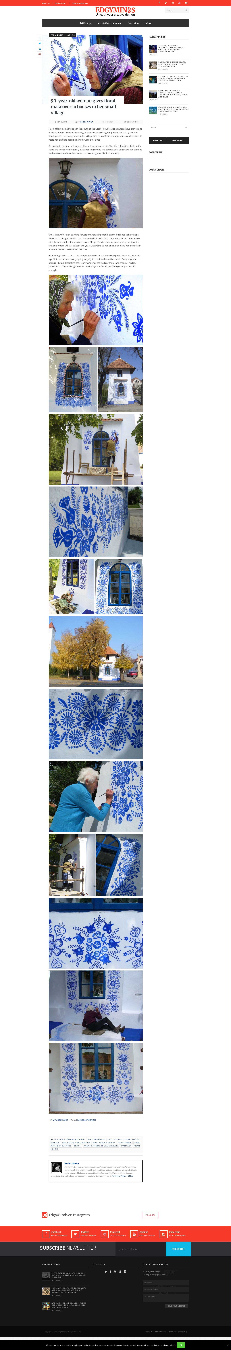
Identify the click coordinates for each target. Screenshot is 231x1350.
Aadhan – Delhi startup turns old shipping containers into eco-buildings (69, 1305)
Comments (177, 140)
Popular (157, 140)
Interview (133, 23)
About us (46, 3)
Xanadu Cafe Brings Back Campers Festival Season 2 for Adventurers (173, 109)
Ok (181, 1345)
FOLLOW (150, 1215)
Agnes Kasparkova (96, 1140)
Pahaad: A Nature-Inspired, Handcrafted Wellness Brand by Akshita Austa (171, 49)
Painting (70, 35)
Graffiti (77, 1146)
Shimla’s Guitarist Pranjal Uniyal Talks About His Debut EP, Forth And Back (173, 94)
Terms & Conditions (80, 3)
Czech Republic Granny (104, 1143)
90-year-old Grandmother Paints (69, 1140)
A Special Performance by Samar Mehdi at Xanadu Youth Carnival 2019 (173, 79)
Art (52, 35)
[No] (227, 1345)
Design (60, 35)
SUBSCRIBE (178, 1249)
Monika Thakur (86, 122)
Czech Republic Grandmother (76, 1143)
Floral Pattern (125, 1143)
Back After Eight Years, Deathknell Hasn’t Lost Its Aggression (172, 64)
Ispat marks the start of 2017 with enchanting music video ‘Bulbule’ (68, 1275)
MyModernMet (60, 1119)
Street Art (126, 1146)
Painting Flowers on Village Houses (101, 1146)
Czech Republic (115, 1140)
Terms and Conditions (176, 1331)
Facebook (116, 1176)
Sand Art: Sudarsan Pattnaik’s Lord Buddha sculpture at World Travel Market (69, 1290)
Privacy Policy (60, 3)
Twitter (123, 1176)
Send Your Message (176, 1306)
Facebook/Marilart (86, 1119)
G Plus (130, 1176)
